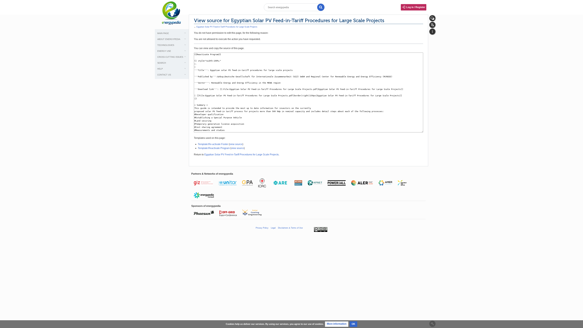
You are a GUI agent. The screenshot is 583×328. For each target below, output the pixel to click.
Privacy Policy (262, 228)
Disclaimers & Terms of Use (290, 228)
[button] (336, 324)
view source (236, 144)
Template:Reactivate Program (214, 148)
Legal (273, 228)
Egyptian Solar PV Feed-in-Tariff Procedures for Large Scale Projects (226, 27)
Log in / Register (415, 7)
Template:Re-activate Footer (213, 144)
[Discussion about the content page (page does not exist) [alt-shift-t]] (432, 18)
